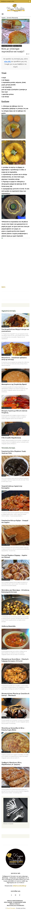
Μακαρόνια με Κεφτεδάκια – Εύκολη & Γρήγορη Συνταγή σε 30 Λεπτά (15, 660)
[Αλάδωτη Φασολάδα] (15, 639)
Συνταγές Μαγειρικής (12, 17)
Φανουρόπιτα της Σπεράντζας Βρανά (14, 384)
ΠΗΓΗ (3, 287)
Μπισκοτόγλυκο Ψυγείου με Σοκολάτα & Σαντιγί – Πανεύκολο (15, 694)
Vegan (3, 475)
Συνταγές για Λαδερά (6, 408)
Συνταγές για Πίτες (6, 354)
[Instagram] (15, 895)
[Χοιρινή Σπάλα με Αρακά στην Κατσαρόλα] (15, 500)
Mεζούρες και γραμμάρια (15, 905)
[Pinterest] (19, 895)
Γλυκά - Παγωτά (17, 45)
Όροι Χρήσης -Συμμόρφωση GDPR (15, 902)
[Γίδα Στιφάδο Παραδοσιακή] (15, 429)
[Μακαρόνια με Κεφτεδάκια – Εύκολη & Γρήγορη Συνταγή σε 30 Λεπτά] (15, 673)
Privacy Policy (15, 904)
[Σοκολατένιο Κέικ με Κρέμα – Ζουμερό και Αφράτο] (15, 535)
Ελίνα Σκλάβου (5, 435)
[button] (2, 14)
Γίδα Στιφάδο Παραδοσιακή (11, 438)
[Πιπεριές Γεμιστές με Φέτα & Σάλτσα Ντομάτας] (15, 402)
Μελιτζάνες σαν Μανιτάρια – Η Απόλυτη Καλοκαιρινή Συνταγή (15, 591)
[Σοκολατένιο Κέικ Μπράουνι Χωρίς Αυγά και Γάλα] (15, 466)
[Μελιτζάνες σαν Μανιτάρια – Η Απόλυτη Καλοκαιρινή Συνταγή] (15, 604)
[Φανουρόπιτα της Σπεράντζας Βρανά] (15, 375)
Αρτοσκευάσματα (6, 579)
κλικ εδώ (7, 61)
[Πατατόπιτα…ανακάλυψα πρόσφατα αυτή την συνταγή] (15, 349)
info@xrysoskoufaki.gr (19, 885)
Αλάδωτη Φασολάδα (8, 626)
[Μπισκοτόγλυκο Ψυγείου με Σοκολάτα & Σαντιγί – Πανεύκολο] (15, 708)
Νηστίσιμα (4, 648)
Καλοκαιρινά (4, 614)
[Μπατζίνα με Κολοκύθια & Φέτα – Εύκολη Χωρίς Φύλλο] (15, 742)
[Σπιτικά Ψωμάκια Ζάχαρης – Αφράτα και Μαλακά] (15, 570)
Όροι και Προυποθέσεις (15, 900)
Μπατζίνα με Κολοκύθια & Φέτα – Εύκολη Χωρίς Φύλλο (13, 729)
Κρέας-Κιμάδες (5, 326)
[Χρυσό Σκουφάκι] (15, 7)
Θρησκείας (4, 381)
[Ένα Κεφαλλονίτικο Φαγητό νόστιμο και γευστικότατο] (15, 320)
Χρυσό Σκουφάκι (11, 908)
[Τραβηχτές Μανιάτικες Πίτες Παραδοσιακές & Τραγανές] (15, 777)
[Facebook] (11, 895)
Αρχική (3, 17)
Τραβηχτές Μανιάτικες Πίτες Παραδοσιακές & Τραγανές (12, 763)
